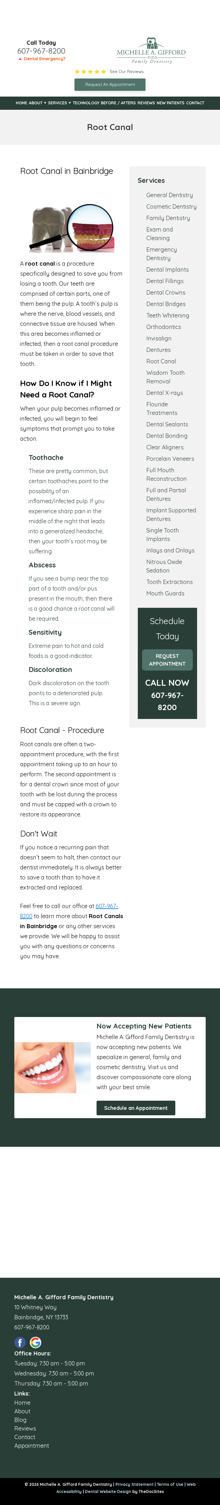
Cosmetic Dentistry (171, 206)
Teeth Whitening (167, 315)
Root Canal (161, 361)
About (35, 102)
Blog (20, 1419)
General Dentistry (169, 195)
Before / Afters (118, 102)
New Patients (170, 102)
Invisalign (159, 338)
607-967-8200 (41, 51)
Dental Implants (167, 269)
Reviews (146, 102)
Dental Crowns (165, 292)
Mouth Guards (165, 593)
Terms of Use (170, 1484)
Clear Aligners (165, 447)
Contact (195, 102)
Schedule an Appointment (136, 1108)
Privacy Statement (134, 1484)
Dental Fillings (165, 281)
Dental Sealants (167, 424)
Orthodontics (163, 326)
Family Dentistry (168, 218)
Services (57, 102)
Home (21, 102)
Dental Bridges (166, 303)
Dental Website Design (108, 1491)
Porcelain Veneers (170, 458)
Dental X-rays (164, 392)
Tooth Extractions (169, 581)
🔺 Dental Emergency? (41, 58)
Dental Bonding (167, 435)
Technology (86, 102)
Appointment (31, 1445)
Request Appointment (167, 660)
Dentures (158, 349)
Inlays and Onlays (170, 550)
